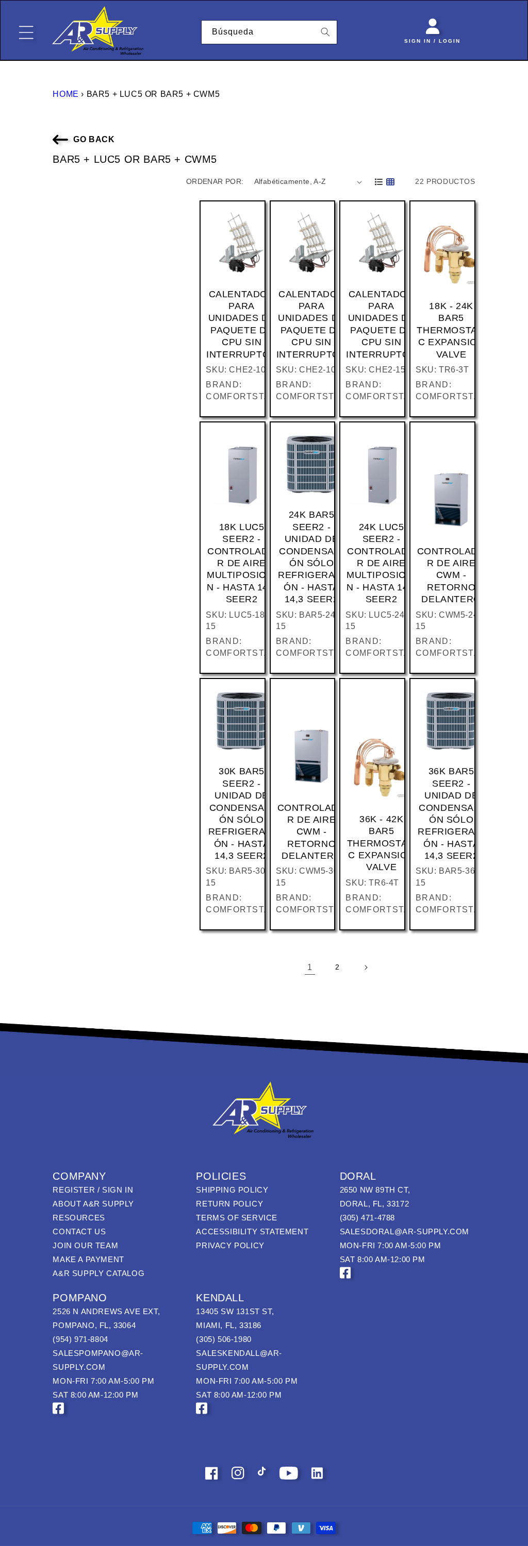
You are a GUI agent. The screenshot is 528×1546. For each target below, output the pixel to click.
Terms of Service (236, 1217)
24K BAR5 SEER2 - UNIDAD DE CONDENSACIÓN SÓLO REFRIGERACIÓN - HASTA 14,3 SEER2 (311, 556)
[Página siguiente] (365, 967)
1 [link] (309, 967)
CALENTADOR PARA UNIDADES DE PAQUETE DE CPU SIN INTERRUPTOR (241, 324)
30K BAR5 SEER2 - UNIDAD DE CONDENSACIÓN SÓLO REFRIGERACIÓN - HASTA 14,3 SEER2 (241, 813)
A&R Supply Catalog (98, 1273)
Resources (79, 1217)
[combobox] (269, 32)
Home (65, 94)
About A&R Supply (93, 1203)
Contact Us (79, 1231)
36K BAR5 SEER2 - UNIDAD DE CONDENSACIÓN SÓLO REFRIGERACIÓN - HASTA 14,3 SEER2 (451, 813)
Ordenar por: (215, 181)
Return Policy (229, 1203)
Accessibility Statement (252, 1231)
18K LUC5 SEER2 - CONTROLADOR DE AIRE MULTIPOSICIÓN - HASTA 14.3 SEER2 (241, 563)
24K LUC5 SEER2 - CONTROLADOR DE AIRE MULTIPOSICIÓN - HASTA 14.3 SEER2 (381, 563)
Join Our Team (85, 1245)
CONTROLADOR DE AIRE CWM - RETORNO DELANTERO (451, 575)
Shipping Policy (232, 1189)
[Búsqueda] (325, 32)
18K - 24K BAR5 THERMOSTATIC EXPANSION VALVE (451, 330)
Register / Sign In (93, 1189)
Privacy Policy (230, 1245)
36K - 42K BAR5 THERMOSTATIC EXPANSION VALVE (381, 843)
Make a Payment (88, 1259)
